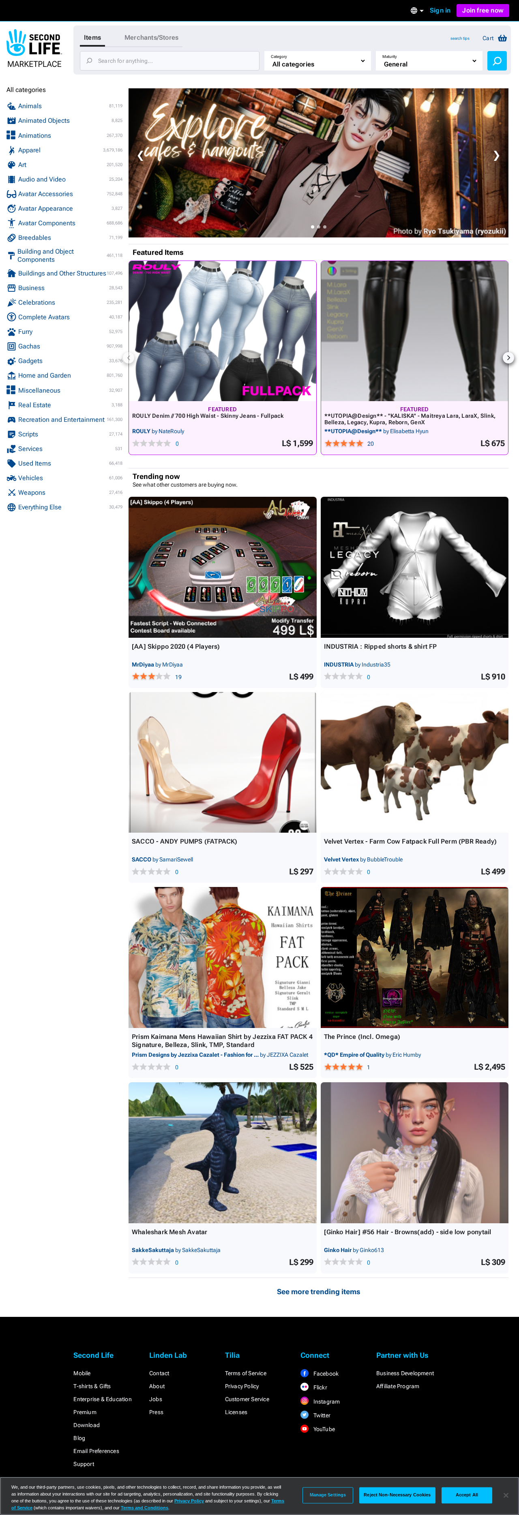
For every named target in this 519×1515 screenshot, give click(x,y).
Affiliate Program (397, 1386)
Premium (84, 1412)
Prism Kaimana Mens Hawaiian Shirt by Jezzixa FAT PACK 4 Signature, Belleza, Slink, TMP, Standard (222, 1041)
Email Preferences (96, 1451)
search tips (460, 38)
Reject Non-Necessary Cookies (397, 1495)
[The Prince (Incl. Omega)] (415, 957)
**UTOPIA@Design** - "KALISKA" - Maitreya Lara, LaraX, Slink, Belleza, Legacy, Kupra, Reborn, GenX (410, 418)
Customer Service (247, 1399)
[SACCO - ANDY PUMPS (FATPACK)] (223, 762)
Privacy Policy (242, 1386)
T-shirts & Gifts (92, 1386)
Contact (159, 1373)
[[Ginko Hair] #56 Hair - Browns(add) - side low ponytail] (415, 1152)
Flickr (319, 1387)
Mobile (81, 1373)
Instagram (326, 1401)
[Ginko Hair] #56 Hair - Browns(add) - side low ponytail (407, 1232)
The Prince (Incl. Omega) (362, 1037)
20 (370, 443)
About (157, 1386)
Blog (79, 1438)
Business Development (405, 1373)
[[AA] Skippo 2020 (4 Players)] (223, 567)
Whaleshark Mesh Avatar (169, 1232)
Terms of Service (245, 1373)
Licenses (236, 1412)
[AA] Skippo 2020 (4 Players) (176, 646)
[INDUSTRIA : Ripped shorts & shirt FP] (415, 567)
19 (178, 677)
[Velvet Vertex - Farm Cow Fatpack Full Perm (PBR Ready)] (415, 762)
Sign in (440, 10)
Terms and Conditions (144, 1507)
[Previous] (128, 357)
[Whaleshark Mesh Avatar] (223, 1152)
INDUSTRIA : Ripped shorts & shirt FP (380, 646)
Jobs (155, 1399)
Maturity (389, 56)
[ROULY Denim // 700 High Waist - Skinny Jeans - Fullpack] (222, 331)
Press (156, 1412)
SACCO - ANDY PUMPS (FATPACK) (185, 841)
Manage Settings (328, 1495)
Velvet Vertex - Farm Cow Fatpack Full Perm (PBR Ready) (410, 841)
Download (86, 1425)
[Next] (508, 357)
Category (279, 56)
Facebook (325, 1373)
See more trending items (318, 1291)
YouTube (323, 1429)
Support (83, 1464)
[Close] (506, 1495)
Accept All (467, 1495)
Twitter (321, 1415)
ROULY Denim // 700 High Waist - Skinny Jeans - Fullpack (208, 415)
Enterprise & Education (102, 1399)
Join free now (483, 10)
